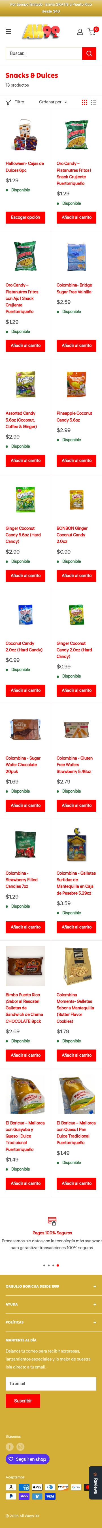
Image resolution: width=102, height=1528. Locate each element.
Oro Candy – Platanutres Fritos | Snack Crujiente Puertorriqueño (74, 174)
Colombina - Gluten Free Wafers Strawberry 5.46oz (75, 765)
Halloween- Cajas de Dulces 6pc (25, 167)
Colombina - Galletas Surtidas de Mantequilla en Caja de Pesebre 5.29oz (76, 883)
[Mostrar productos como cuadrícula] (84, 102)
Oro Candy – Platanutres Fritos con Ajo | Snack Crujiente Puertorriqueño (22, 298)
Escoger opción (25, 217)
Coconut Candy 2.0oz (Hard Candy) (24, 647)
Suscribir (23, 1401)
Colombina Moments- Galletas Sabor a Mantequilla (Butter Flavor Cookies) (75, 1008)
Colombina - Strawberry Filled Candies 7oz (22, 880)
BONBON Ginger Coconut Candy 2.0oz (72, 535)
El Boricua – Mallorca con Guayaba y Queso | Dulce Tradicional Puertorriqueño (25, 1136)
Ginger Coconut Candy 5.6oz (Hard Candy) (23, 535)
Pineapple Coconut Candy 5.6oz (74, 416)
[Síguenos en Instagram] (20, 1447)
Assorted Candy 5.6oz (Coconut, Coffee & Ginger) (21, 420)
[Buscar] (89, 53)
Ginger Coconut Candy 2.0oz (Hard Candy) (74, 650)
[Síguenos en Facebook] (10, 1447)
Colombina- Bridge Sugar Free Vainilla (74, 288)
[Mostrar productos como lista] (93, 102)
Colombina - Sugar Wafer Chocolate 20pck (23, 765)
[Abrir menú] (8, 31)
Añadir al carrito (77, 217)
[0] (91, 31)
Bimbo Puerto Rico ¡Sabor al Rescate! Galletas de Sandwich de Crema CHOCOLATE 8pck (24, 1008)
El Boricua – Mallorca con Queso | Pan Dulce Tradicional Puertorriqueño (76, 1133)
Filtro (19, 102)
